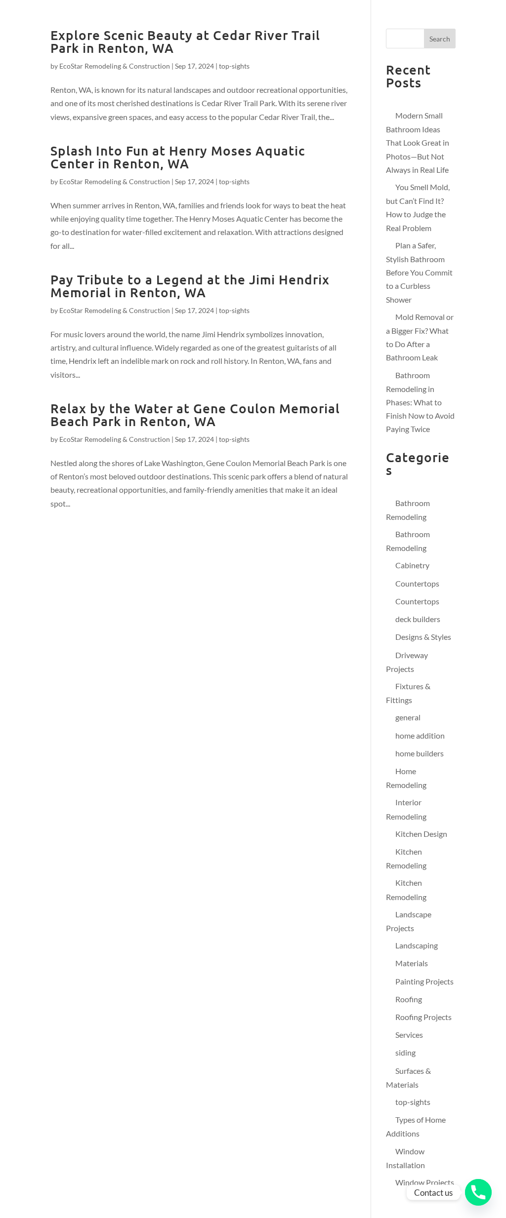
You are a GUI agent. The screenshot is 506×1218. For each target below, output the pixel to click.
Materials (411, 963)
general (408, 717)
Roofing (408, 999)
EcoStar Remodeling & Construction (114, 66)
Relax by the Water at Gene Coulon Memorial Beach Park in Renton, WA (195, 414)
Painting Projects (424, 981)
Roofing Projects (423, 1017)
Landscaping (416, 945)
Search (439, 39)
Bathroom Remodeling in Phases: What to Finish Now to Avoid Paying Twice (420, 402)
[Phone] (478, 1192)
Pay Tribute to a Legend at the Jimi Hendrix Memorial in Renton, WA (190, 285)
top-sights (234, 66)
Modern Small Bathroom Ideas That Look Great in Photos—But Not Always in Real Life (417, 142)
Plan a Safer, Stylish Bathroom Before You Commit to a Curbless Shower (419, 272)
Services (409, 1034)
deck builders (417, 619)
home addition (420, 735)
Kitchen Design (421, 833)
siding (405, 1052)
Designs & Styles (423, 636)
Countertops (417, 583)
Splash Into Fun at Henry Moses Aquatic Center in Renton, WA (177, 156)
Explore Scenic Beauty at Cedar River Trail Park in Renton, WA (185, 41)
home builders (419, 753)
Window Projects (424, 1182)
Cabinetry (412, 565)
